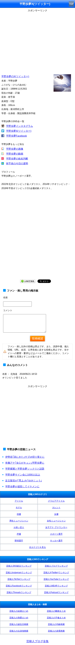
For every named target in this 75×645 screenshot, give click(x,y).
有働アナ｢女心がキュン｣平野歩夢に (24, 462)
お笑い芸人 (19, 527)
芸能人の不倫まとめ (56, 617)
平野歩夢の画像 (14, 148)
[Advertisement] (37, 238)
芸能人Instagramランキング (19, 572)
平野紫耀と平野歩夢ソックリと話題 (24, 468)
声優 (19, 534)
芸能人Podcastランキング (56, 592)
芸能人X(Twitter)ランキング (56, 572)
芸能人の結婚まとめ (18, 611)
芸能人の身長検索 (56, 631)
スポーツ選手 (56, 534)
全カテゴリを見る (37, 547)
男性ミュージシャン (18, 521)
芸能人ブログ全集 (37, 641)
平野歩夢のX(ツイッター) (15, 76)
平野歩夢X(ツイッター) (18, 130)
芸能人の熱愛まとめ (18, 617)
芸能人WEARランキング (56, 586)
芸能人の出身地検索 (18, 631)
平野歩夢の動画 (14, 153)
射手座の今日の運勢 (17, 163)
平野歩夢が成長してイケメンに (22, 486)
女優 (56, 514)
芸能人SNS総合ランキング (19, 566)
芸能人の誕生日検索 (18, 624)
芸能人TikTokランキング (19, 579)
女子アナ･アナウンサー (56, 527)
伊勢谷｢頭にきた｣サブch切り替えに (24, 456)
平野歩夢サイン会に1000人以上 (22, 474)
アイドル (19, 501)
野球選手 (19, 540)
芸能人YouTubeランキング (56, 579)
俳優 (19, 514)
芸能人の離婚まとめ (56, 611)
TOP (71, 4)
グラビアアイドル (56, 501)
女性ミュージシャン (56, 521)
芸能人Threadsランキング (19, 592)
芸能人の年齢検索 (56, 624)
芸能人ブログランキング (56, 566)
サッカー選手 (56, 540)
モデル (19, 507)
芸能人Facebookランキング (19, 586)
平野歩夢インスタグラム (19, 126)
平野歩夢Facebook (16, 135)
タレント (56, 507)
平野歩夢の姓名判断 (17, 158)
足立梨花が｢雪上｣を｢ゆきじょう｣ (23, 480)
